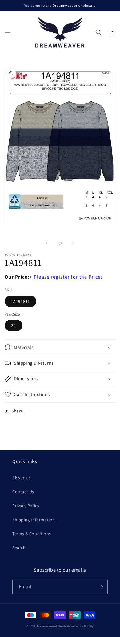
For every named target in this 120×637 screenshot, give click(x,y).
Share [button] (17, 411)
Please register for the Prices (68, 277)
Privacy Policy (25, 505)
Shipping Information (33, 520)
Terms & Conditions (31, 533)
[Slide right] (73, 243)
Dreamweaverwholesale (52, 626)
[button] (7, 32)
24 (13, 325)
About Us (21, 478)
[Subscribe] (100, 587)
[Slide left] (46, 243)
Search (19, 547)
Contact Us (23, 491)
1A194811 (20, 301)
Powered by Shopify (80, 626)
